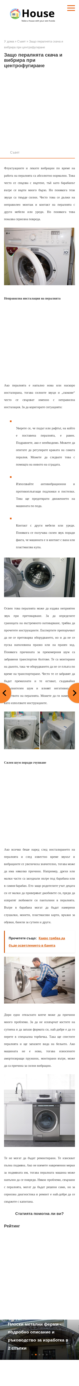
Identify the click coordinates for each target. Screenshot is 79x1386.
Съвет (14, 152)
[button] (32, 1354)
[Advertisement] (39, 110)
